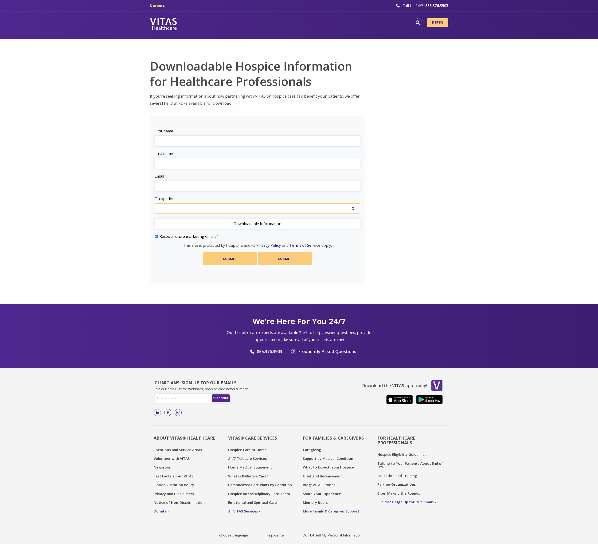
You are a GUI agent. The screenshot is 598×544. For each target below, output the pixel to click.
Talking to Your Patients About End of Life (410, 465)
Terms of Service (304, 245)
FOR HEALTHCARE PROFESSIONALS (396, 440)
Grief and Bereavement (323, 476)
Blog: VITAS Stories (319, 484)
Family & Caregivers (376, 23)
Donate (160, 511)
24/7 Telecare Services (247, 458)
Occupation (165, 198)
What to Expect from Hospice (328, 467)
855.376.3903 (269, 351)
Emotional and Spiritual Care (252, 502)
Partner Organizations (396, 484)
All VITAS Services (243, 511)
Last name (164, 153)
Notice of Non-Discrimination (179, 502)
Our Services (272, 23)
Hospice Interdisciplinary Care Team (259, 493)
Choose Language (233, 535)
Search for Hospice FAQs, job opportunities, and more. (418, 22)
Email (159, 176)
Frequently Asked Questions (327, 351)
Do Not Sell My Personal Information (332, 535)
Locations (200, 23)
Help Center (275, 535)
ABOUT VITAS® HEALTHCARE (184, 438)
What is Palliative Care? (248, 476)
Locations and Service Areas (178, 449)
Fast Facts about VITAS (173, 476)
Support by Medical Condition (328, 458)
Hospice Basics (235, 23)
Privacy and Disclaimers (174, 493)
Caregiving (312, 449)
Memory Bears (315, 502)
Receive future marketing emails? (189, 236)
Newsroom (163, 467)
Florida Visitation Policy (174, 484)
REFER (437, 22)
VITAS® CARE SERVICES (252, 438)
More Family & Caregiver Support (331, 511)
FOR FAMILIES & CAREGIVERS (333, 438)
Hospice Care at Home (247, 449)
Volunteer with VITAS (172, 458)
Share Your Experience (322, 493)
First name (164, 131)
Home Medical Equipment (250, 467)
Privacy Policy (268, 245)
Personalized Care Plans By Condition (260, 484)
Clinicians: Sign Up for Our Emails (405, 502)
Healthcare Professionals (321, 23)
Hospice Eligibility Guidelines (401, 454)
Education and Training (397, 475)
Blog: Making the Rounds (398, 493)
